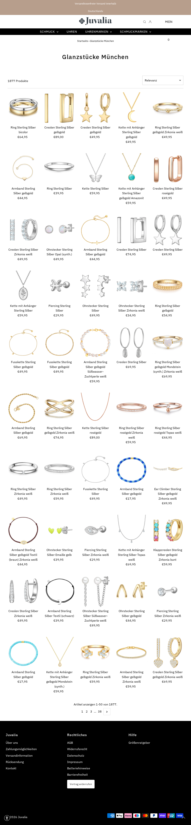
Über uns (12, 742)
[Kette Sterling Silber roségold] (95, 408)
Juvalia (22, 817)
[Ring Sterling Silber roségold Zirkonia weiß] (131, 408)
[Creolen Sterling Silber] (131, 230)
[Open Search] (144, 21)
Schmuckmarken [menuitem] (134, 31)
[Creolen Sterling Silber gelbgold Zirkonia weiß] (167, 652)
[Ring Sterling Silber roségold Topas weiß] (167, 408)
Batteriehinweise (78, 768)
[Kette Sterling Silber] (95, 169)
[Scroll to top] (183, 817)
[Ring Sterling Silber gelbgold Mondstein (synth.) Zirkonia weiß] (167, 342)
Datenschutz (75, 755)
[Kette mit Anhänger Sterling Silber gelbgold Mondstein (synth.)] (59, 652)
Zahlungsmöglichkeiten (21, 749)
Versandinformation (19, 755)
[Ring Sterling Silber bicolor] (23, 107)
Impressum (75, 762)
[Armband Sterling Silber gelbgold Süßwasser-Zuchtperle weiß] (95, 342)
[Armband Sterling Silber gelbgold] (23, 169)
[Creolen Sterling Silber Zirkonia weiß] (23, 230)
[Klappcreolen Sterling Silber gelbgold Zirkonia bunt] (167, 530)
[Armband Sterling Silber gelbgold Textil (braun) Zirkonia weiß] (23, 530)
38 (100, 711)
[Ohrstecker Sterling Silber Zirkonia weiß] (131, 286)
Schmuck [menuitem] (48, 31)
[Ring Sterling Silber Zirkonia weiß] (23, 469)
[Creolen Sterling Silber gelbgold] (59, 108)
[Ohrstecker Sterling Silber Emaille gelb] (59, 530)
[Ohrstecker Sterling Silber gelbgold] (131, 591)
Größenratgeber (139, 742)
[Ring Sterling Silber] (59, 169)
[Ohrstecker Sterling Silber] (95, 286)
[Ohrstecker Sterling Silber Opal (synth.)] (59, 230)
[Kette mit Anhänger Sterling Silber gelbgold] (131, 108)
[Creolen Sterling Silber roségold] (167, 169)
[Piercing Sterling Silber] (59, 286)
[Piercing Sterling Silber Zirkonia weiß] (95, 530)
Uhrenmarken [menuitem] (97, 31)
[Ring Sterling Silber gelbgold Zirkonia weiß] (167, 107)
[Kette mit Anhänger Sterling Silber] (23, 286)
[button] (7, 818)
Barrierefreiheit (77, 774)
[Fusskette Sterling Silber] (95, 469)
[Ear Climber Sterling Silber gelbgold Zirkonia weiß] (167, 469)
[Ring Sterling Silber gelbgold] (167, 286)
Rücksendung (15, 762)
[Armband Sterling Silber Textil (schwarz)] (59, 591)
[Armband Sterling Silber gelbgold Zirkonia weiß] (131, 652)
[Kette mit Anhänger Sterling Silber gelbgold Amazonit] (131, 169)
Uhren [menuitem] (72, 31)
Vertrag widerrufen (81, 784)
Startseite (82, 41)
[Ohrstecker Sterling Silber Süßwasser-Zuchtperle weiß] (95, 591)
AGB (70, 742)
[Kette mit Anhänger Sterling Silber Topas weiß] (131, 530)
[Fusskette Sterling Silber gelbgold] (23, 342)
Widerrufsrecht (77, 749)
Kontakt (11, 768)
